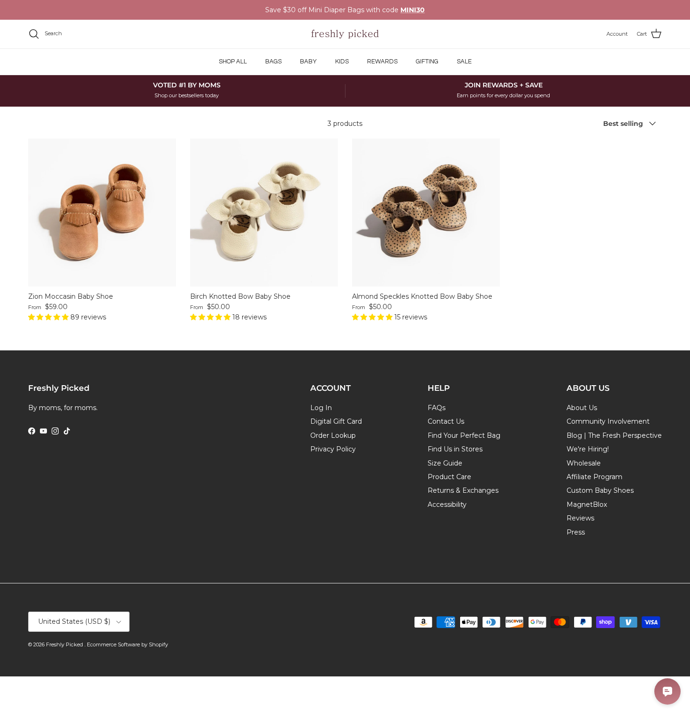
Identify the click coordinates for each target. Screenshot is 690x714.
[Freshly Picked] (345, 34)
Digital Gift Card (336, 421)
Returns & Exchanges (463, 490)
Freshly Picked (65, 644)
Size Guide (445, 463)
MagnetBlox (587, 504)
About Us (582, 408)
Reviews (580, 518)
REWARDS (382, 61)
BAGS (273, 61)
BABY (308, 61)
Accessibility (447, 504)
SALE (464, 61)
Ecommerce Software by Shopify (127, 644)
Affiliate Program (594, 477)
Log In (321, 408)
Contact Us (446, 421)
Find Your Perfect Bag (464, 435)
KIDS (342, 61)
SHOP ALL (233, 61)
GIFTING (427, 61)
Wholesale (584, 463)
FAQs (436, 408)
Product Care (449, 477)
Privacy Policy (333, 449)
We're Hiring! (588, 449)
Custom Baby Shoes (600, 490)
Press (576, 532)
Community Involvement (608, 421)
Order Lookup (333, 435)
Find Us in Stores (455, 449)
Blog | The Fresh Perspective (614, 435)
